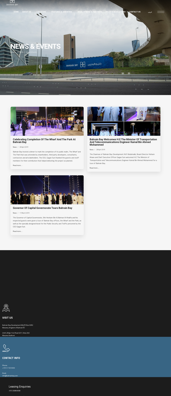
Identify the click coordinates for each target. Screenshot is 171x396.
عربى (150, 11)
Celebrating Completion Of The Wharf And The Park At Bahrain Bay (44, 141)
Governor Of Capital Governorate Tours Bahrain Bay (42, 208)
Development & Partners (90, 12)
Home (16, 12)
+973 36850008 (14, 390)
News (15, 147)
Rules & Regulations (116, 12)
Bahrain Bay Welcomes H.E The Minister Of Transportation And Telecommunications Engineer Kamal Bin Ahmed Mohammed (123, 142)
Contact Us (135, 12)
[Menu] (160, 11)
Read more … (17, 165)
